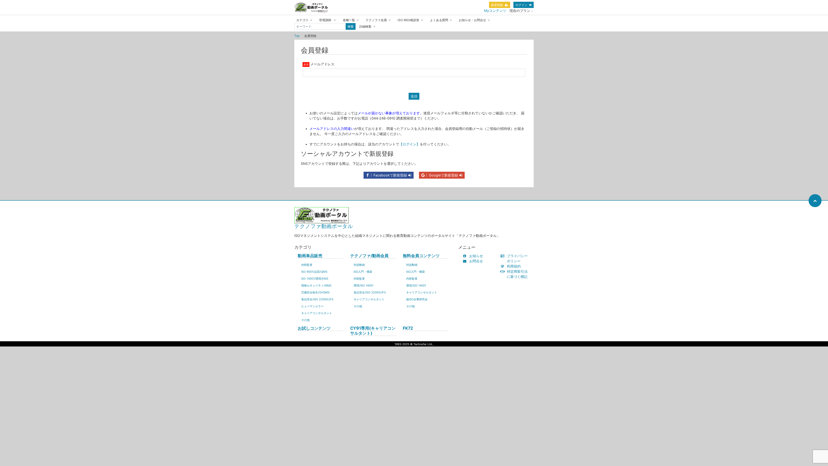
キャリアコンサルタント (316, 313)
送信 (414, 96)
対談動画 (359, 264)
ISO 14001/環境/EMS (314, 278)
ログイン (521, 5)
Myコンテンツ (495, 10)
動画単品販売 (310, 255)
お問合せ (476, 261)
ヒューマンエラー (312, 306)
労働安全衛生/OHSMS (315, 292)
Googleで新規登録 (443, 175)
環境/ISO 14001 (363, 285)
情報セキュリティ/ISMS (316, 285)
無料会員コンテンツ (421, 255)
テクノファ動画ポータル (323, 226)
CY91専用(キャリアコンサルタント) (372, 331)
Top (297, 36)
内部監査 (306, 264)
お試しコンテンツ (314, 328)
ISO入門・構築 (363, 271)
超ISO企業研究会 (417, 299)
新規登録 (497, 5)
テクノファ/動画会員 (369, 255)
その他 (305, 320)
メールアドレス (322, 64)
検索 (351, 26)
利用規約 (514, 266)
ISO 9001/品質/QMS (314, 271)
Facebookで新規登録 (389, 175)
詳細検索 (365, 26)
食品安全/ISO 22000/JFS (317, 299)
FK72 (408, 328)
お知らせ (476, 256)
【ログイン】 (409, 144)
